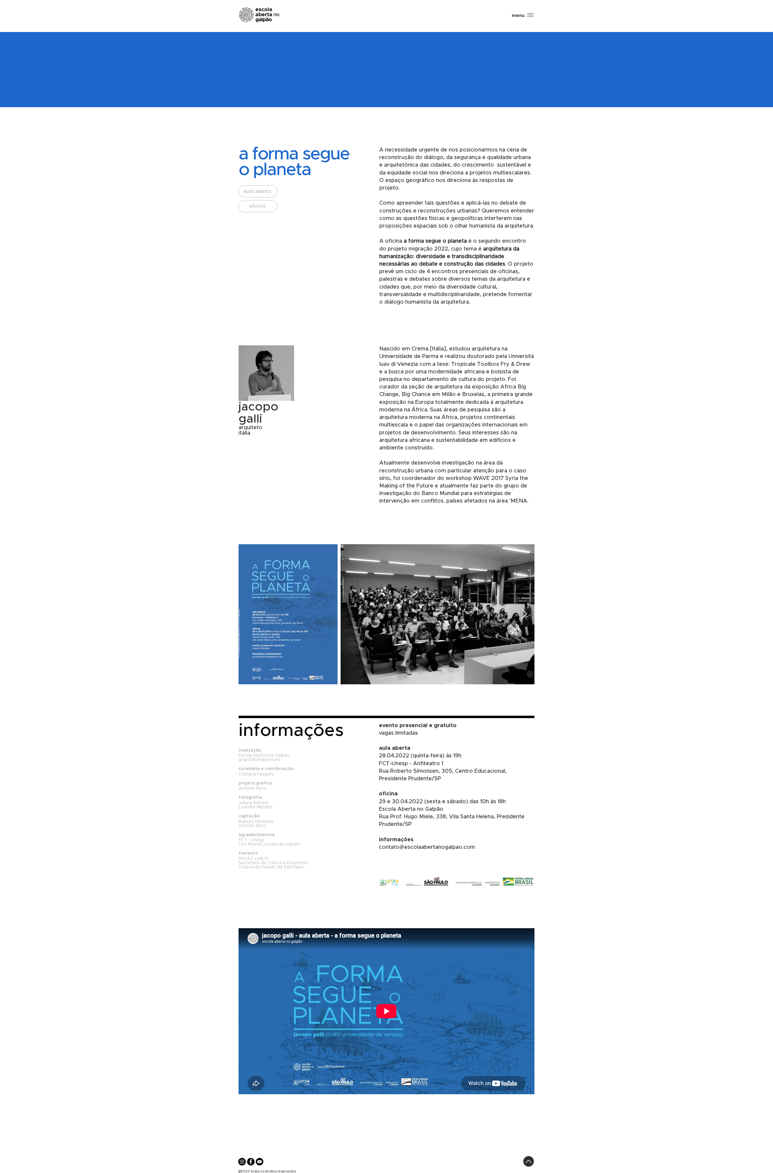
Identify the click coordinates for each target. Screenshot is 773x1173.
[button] (518, 15)
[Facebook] (251, 1161)
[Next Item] (524, 614)
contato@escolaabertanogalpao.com (427, 847)
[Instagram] (242, 1161)
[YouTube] (259, 1161)
